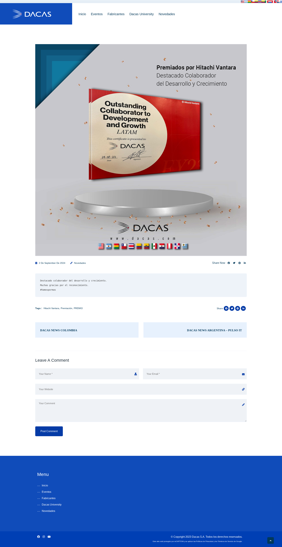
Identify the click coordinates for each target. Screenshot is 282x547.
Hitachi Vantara (51, 308)
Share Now (218, 263)
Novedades (167, 14)
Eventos (97, 14)
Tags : (38, 308)
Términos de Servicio (225, 541)
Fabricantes (116, 14)
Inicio (82, 14)
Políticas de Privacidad (204, 541)
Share (220, 308)
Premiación (66, 308)
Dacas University (141, 14)
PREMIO (78, 308)
